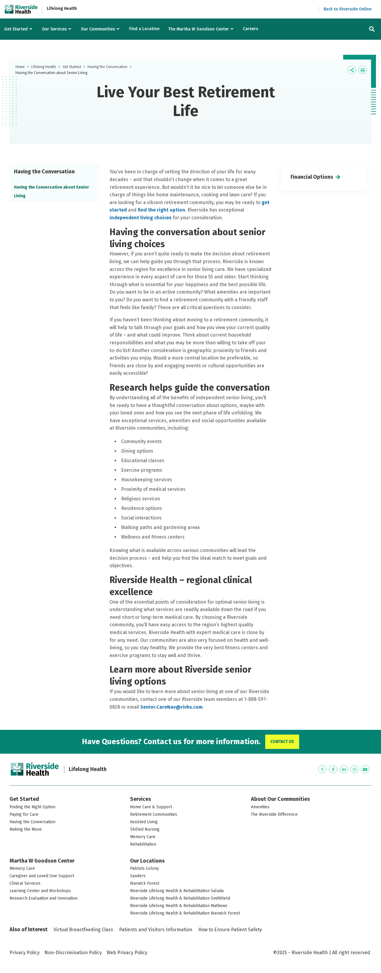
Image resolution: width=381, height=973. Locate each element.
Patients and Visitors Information (155, 929)
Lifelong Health (62, 8)
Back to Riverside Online (347, 9)
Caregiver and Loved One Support (42, 875)
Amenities (260, 806)
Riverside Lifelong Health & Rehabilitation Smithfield (180, 898)
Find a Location (144, 28)
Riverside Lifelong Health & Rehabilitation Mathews (178, 905)
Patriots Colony (144, 868)
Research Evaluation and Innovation (43, 898)
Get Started (16, 29)
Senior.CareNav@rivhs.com (171, 707)
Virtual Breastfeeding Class (83, 929)
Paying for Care (24, 814)
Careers (250, 28)
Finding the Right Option (32, 806)
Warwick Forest (144, 883)
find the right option (161, 210)
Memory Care (142, 836)
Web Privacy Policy (127, 952)
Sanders (138, 875)
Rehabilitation (143, 844)
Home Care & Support (151, 806)
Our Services (54, 29)
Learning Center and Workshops (40, 890)
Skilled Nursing (145, 829)
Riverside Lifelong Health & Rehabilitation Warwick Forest (185, 913)
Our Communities (98, 29)
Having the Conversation (107, 67)
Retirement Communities (153, 814)
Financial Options (312, 177)
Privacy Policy (25, 952)
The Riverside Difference (274, 814)
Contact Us (282, 741)
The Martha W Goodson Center (198, 29)
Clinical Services (25, 883)
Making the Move (26, 829)
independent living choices (140, 217)
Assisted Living (144, 821)
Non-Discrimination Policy (73, 952)
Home (20, 67)
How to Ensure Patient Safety (230, 929)
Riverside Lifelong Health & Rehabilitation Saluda (177, 890)
